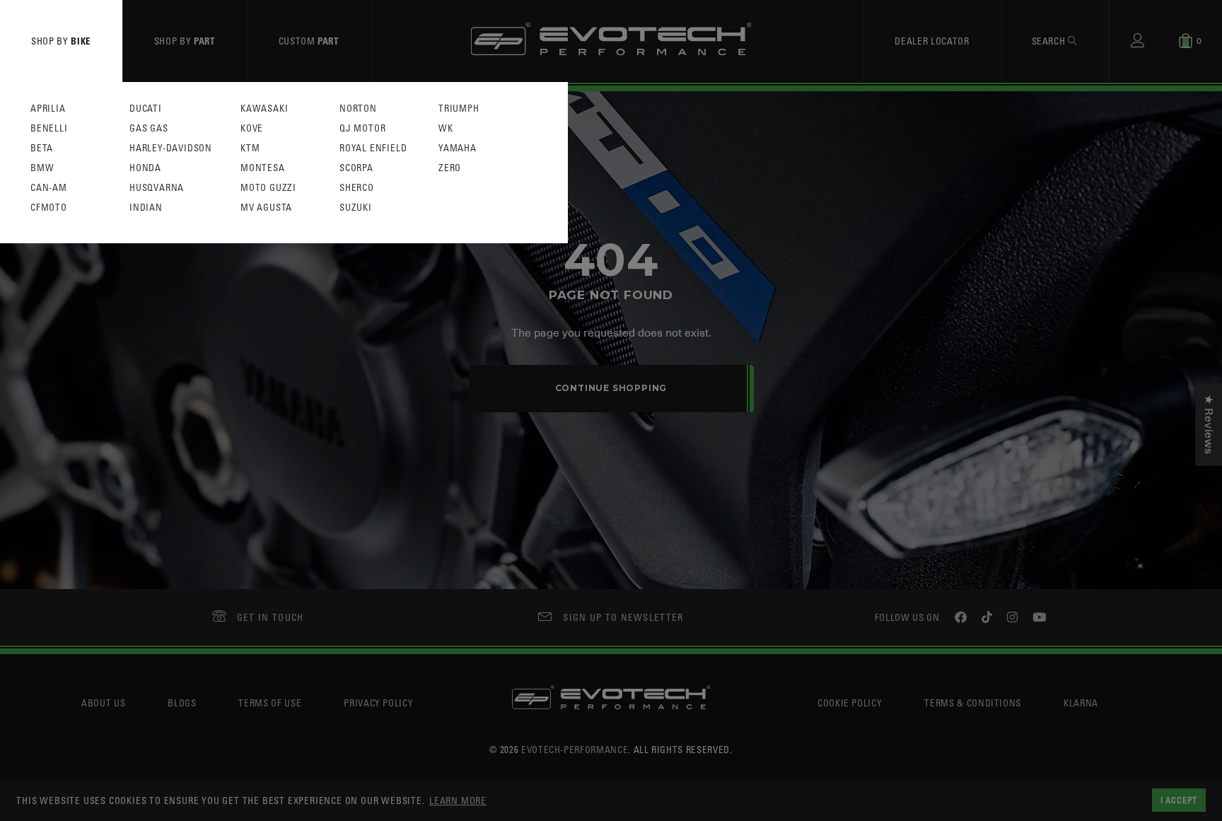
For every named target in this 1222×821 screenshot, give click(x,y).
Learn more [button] (458, 800)
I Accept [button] (1178, 799)
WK (445, 128)
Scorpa (356, 168)
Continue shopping (611, 388)
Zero (449, 168)
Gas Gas (148, 128)
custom (309, 41)
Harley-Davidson (170, 148)
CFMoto (48, 207)
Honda (145, 168)
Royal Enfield (373, 148)
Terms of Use (269, 703)
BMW (42, 168)
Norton (358, 108)
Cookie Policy (849, 703)
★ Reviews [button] (1208, 424)
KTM (250, 148)
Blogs (182, 703)
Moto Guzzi (268, 187)
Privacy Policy (378, 703)
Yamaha (457, 148)
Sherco (356, 187)
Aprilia (48, 108)
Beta (41, 148)
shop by (61, 41)
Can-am (48, 187)
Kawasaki (264, 108)
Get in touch (270, 617)
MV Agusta (266, 207)
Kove (251, 128)
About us (103, 703)
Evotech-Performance (574, 749)
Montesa (262, 168)
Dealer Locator (932, 41)
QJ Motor (362, 128)
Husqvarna (156, 187)
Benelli (49, 128)
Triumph (458, 108)
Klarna (1081, 703)
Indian (146, 207)
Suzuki (355, 207)
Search (1050, 41)
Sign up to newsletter (623, 617)
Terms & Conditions (972, 703)
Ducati (145, 108)
